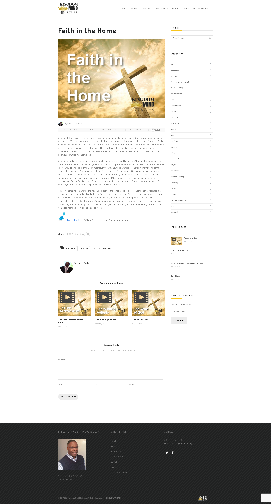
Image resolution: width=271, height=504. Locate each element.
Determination (176, 94)
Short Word (162, 8)
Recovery (174, 182)
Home (124, 8)
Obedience (175, 147)
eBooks (176, 8)
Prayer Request (65, 480)
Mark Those (175, 276)
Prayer (173, 165)
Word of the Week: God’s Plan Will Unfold (187, 263)
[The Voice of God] (148, 304)
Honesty (174, 129)
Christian (84, 248)
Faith (95, 130)
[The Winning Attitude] (111, 304)
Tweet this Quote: (75, 220)
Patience (174, 153)
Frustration (175, 123)
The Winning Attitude (105, 319)
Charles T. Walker (74, 123)
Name (61, 384)
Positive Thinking (177, 159)
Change (174, 76)
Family (102, 130)
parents (107, 248)
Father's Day (175, 117)
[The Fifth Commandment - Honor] (74, 304)
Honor (173, 135)
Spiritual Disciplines (179, 200)
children (71, 248)
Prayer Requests (202, 8)
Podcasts (147, 8)
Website (132, 384)
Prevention (175, 171)
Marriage (112, 130)
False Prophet (176, 106)
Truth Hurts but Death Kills (181, 251)
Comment (62, 359)
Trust (173, 206)
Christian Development (180, 82)
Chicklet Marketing (113, 498)
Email (97, 384)
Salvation (174, 194)
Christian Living (177, 88)
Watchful (174, 212)
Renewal (174, 188)
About (134, 8)
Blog (186, 8)
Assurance (175, 70)
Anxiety (173, 64)
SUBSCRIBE (178, 321)
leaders (96, 248)
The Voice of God (140, 319)
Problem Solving (177, 177)
